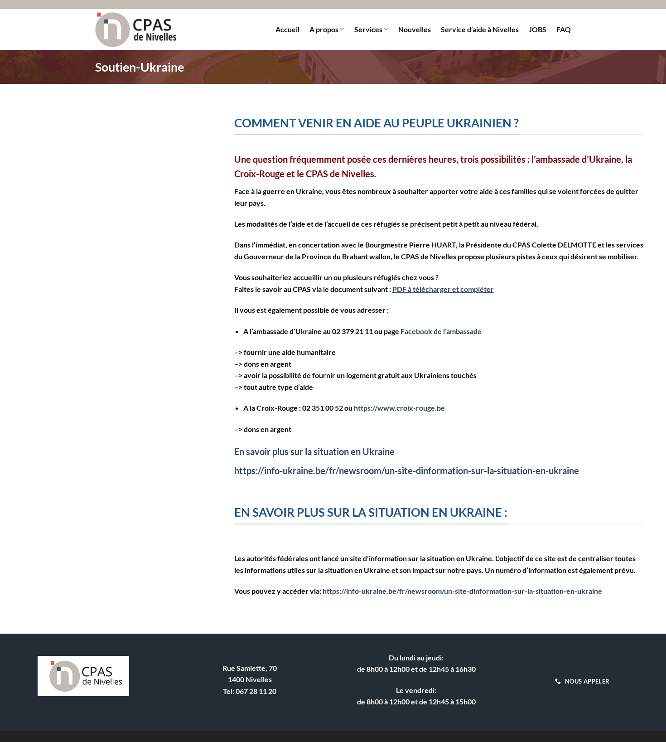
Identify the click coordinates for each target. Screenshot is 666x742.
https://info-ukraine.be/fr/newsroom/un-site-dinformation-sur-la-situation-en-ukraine (406, 470)
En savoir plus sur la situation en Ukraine (315, 451)
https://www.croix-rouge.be (399, 407)
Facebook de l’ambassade (441, 331)
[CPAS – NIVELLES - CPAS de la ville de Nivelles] (136, 29)
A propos (323, 29)
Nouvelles (414, 29)
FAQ (563, 29)
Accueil (287, 29)
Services (368, 29)
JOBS (537, 29)
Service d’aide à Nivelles (480, 29)
